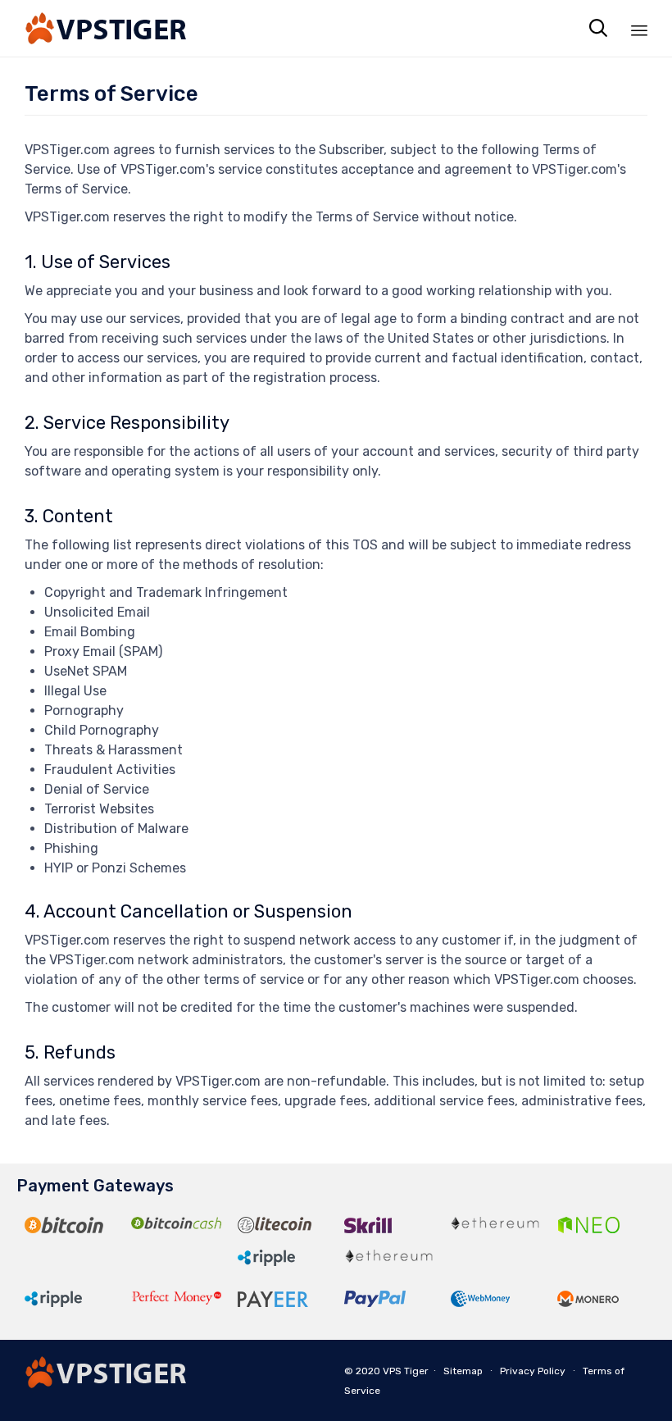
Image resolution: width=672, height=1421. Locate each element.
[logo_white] (106, 1383)
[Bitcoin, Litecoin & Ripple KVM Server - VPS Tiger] (106, 28)
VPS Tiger (406, 1371)
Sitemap (463, 1371)
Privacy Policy (532, 1371)
